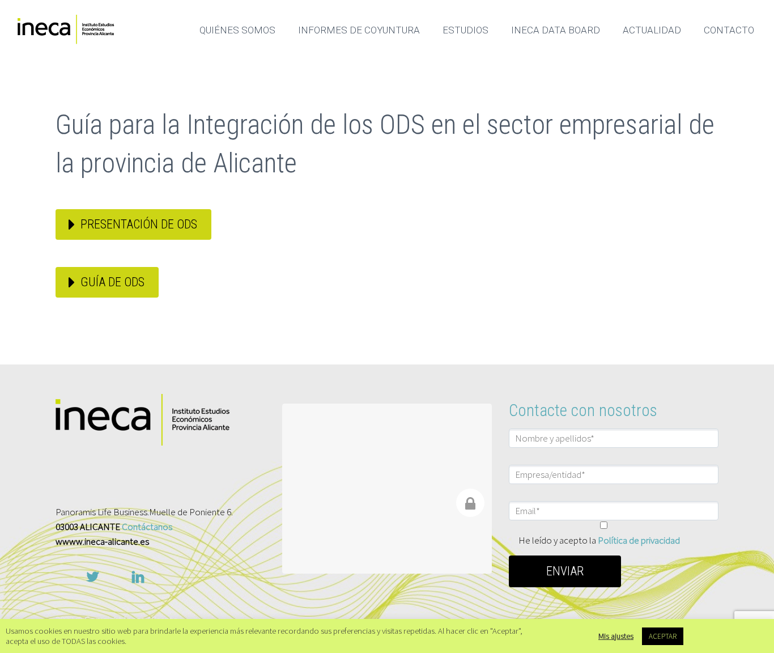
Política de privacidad (639, 540)
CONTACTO (729, 30)
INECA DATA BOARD (555, 30)
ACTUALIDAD (652, 30)
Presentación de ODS (138, 224)
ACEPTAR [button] (663, 636)
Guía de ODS (112, 282)
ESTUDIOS (465, 30)
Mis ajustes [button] (615, 636)
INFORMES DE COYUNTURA (359, 30)
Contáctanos (147, 526)
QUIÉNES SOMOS (237, 30)
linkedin (137, 577)
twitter (92, 577)
